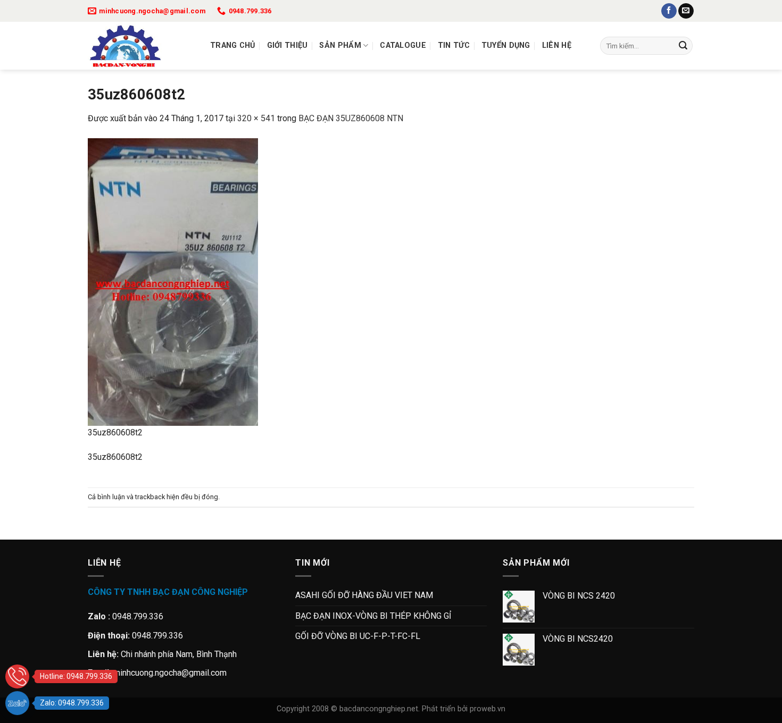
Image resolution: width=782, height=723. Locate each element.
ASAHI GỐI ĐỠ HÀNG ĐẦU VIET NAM (364, 595)
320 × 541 (256, 118)
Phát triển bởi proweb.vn (463, 708)
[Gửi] (683, 46)
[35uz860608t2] (173, 281)
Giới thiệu (287, 45)
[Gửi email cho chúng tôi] (686, 11)
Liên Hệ (556, 45)
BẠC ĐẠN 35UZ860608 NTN (350, 118)
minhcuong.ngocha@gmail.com (170, 673)
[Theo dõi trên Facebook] (669, 11)
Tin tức (454, 45)
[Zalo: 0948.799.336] (17, 703)
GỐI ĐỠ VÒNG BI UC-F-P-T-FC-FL (357, 636)
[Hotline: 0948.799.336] (17, 676)
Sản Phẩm (340, 45)
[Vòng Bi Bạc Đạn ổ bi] (141, 46)
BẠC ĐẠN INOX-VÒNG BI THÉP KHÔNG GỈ (373, 616)
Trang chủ (232, 45)
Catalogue (403, 45)
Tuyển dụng (505, 45)
